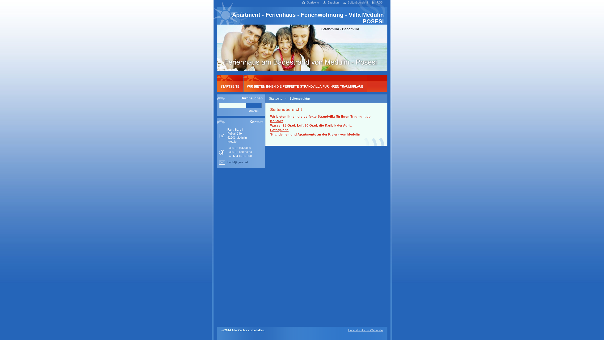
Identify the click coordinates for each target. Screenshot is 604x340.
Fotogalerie (279, 130)
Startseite (313, 2)
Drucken (333, 2)
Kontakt (276, 121)
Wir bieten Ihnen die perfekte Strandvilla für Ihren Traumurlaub (320, 116)
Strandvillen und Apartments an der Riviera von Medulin (315, 134)
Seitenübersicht (358, 2)
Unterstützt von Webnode (365, 330)
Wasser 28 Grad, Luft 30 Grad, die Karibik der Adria (311, 125)
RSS (380, 2)
